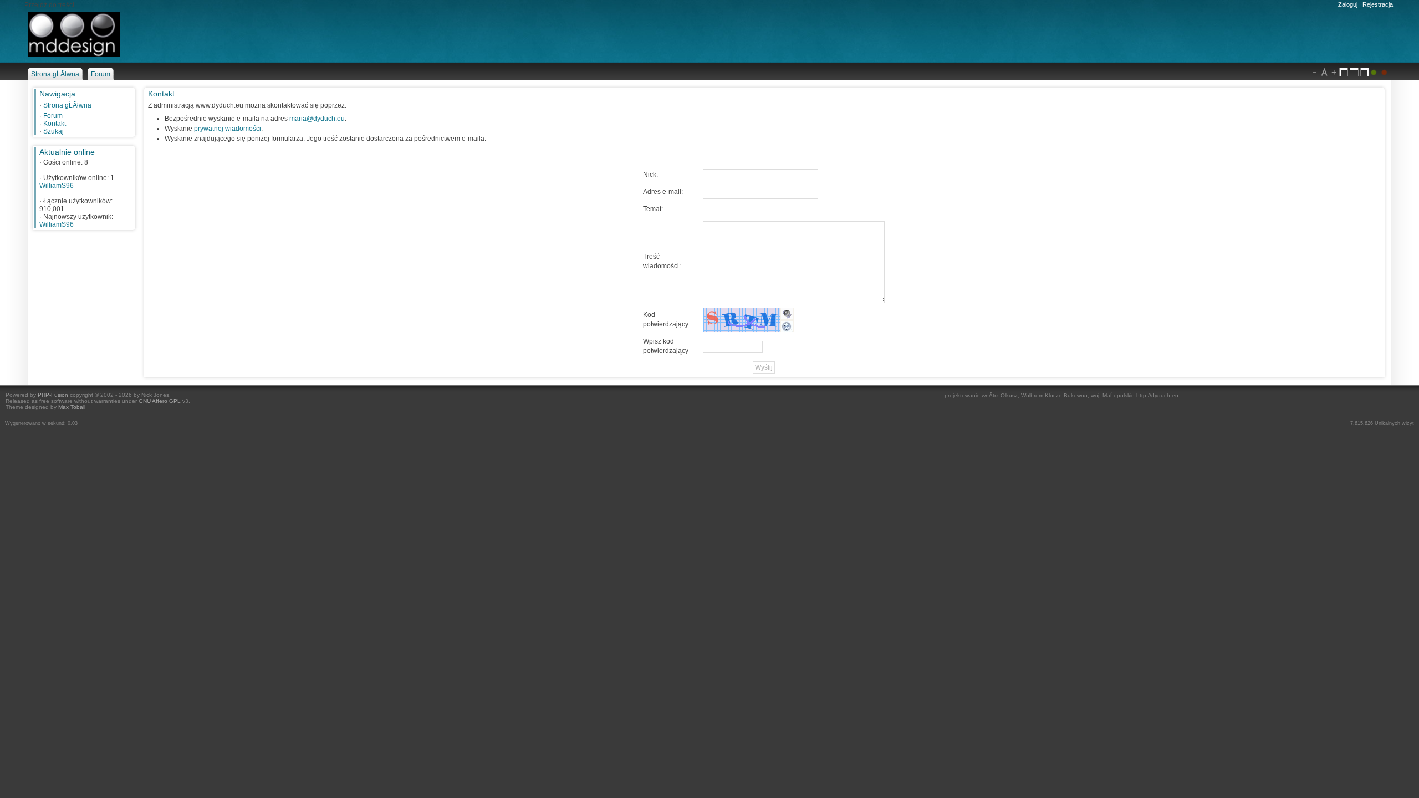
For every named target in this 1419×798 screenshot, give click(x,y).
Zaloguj (1347, 4)
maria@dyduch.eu (317, 118)
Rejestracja (1377, 4)
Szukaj (53, 131)
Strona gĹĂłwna (67, 105)
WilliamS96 (56, 186)
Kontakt (54, 123)
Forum (53, 116)
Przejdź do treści (49, 5)
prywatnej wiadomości (227, 128)
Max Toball (71, 407)
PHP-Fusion (53, 395)
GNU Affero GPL (160, 401)
